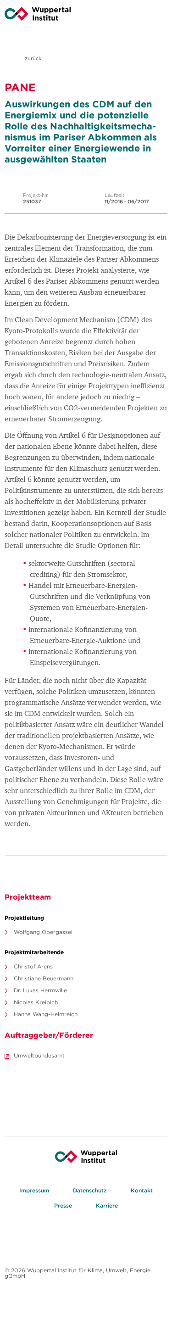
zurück (32, 58)
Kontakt (142, 1190)
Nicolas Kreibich (36, 1002)
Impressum (34, 1190)
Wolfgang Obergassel (43, 931)
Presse (63, 1205)
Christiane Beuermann (43, 978)
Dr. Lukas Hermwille (40, 990)
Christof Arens (33, 966)
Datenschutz (90, 1190)
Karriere (107, 1205)
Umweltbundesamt (39, 1055)
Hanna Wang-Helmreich (46, 1014)
